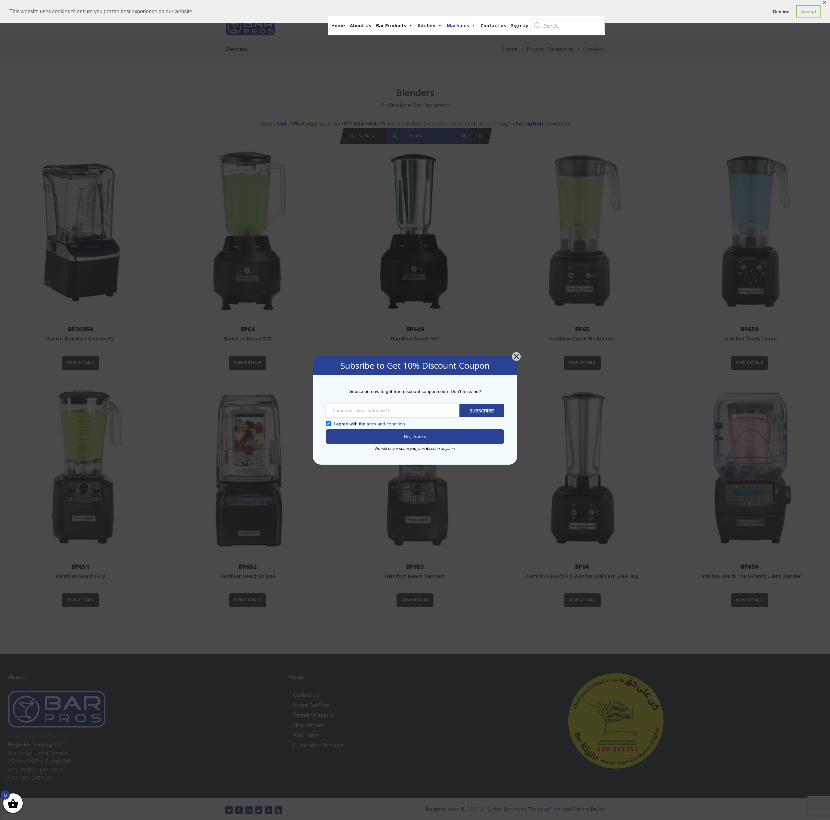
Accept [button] (808, 11)
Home (338, 25)
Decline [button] (781, 11)
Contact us (493, 25)
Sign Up (519, 25)
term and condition (386, 423)
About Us (360, 25)
